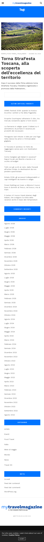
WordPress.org (10, 492)
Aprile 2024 (9, 336)
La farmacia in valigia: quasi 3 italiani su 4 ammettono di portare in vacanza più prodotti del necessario (21, 128)
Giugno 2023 (9, 373)
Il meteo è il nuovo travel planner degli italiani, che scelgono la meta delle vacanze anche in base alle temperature (20, 197)
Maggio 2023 (9, 377)
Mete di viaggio (10, 450)
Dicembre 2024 (10, 307)
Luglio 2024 (9, 323)
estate (7, 429)
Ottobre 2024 (9, 315)
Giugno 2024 (9, 327)
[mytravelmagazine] (22, 3)
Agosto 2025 (9, 273)
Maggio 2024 (9, 332)
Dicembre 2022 (10, 398)
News (24, 53)
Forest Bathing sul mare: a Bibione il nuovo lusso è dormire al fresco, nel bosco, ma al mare (22, 187)
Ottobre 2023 (9, 361)
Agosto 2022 (9, 415)
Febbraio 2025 (10, 298)
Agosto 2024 (9, 319)
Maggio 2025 (9, 286)
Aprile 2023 (9, 382)
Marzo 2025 (9, 294)
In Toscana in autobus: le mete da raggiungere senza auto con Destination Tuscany (20, 149)
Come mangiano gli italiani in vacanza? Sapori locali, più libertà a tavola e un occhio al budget (20, 159)
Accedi (7, 479)
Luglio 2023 (9, 369)
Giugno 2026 (9, 232)
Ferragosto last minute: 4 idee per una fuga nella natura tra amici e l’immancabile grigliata (22, 139)
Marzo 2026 (9, 244)
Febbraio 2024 (10, 344)
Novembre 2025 (10, 261)
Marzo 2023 (9, 386)
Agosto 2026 (9, 224)
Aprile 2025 (9, 290)
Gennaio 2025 (10, 303)
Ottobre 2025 (9, 265)
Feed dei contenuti (12, 483)
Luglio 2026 (9, 228)
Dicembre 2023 (10, 352)
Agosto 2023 (9, 365)
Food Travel (11, 53)
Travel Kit (8, 465)
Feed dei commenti (12, 487)
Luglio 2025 (9, 278)
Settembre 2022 (11, 411)
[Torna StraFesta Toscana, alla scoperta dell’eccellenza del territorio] (22, 36)
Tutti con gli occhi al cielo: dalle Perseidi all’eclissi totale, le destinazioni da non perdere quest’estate (21, 169)
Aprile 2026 (9, 240)
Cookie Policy (14, 535)
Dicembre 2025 (10, 257)
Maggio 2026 (9, 236)
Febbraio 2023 (10, 390)
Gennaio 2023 (10, 394)
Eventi (3, 53)
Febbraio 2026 (10, 248)
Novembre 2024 (10, 311)
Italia (19, 53)
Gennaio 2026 (10, 253)
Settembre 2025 (11, 269)
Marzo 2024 (9, 340)
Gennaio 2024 (10, 348)
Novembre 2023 (10, 357)
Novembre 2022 (10, 402)
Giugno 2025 (9, 282)
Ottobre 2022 (9, 406)
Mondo (7, 455)
